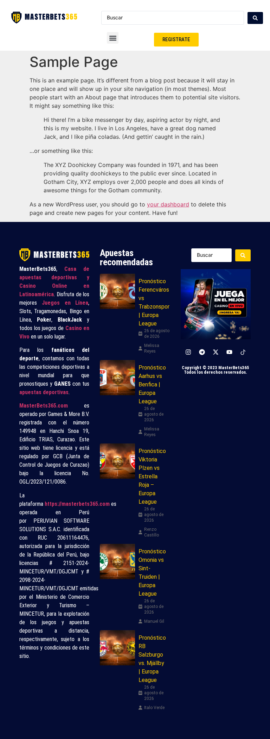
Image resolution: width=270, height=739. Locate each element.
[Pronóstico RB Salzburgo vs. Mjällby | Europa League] (117, 647)
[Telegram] (202, 352)
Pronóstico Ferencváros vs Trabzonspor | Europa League (154, 302)
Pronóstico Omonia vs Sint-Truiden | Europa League (152, 572)
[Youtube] (229, 352)
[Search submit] (255, 18)
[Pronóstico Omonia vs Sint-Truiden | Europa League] (117, 561)
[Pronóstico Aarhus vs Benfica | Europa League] (117, 377)
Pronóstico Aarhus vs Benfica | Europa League (152, 384)
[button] (112, 38)
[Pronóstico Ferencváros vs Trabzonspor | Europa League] (117, 291)
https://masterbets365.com (77, 504)
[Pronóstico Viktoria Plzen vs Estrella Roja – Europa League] (117, 461)
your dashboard (168, 204)
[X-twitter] (215, 352)
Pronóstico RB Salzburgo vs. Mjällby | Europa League (152, 658)
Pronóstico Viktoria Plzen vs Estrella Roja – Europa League (152, 476)
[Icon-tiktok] (243, 352)
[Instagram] (188, 352)
